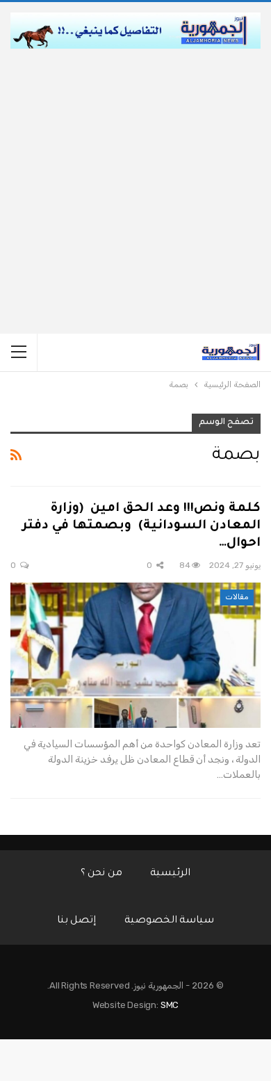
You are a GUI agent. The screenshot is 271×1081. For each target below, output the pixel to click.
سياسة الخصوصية (169, 921)
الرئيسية (170, 873)
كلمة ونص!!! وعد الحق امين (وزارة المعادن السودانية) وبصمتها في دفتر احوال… (141, 526)
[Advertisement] (135, 191)
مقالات (237, 596)
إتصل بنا (77, 921)
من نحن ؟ (102, 873)
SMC (170, 1005)
